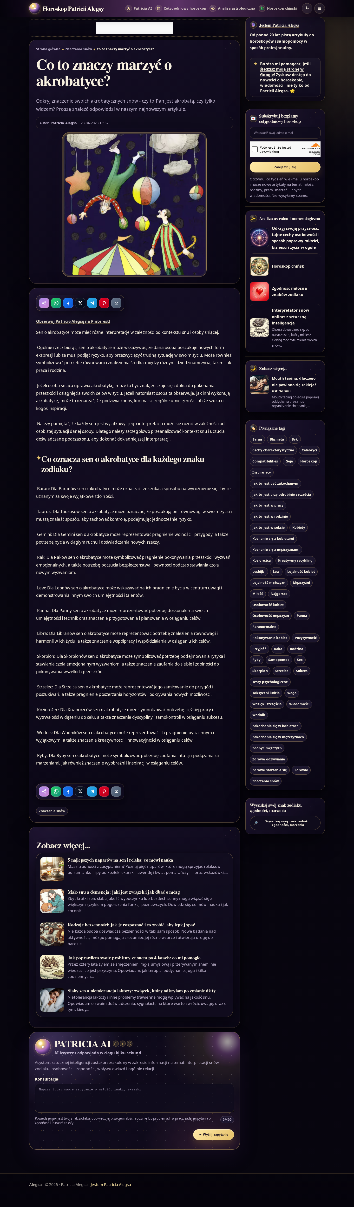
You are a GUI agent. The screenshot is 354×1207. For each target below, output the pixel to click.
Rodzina (296, 648)
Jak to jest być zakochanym (275, 483)
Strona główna (48, 49)
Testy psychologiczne (270, 681)
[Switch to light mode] (307, 8)
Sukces (302, 670)
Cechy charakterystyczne (273, 450)
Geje (289, 461)
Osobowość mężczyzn (270, 615)
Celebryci (309, 450)
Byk (295, 439)
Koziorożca (261, 560)
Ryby (256, 659)
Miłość (257, 593)
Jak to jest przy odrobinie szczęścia (281, 494)
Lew (276, 571)
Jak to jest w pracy (267, 505)
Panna (302, 615)
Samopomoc (278, 659)
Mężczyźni (301, 582)
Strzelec (281, 670)
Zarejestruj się (285, 167)
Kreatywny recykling (295, 560)
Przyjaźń (259, 648)
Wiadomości (299, 704)
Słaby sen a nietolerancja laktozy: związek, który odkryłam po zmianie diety (142, 990)
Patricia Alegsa (64, 122)
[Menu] (319, 8)
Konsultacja (46, 1079)
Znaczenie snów (78, 49)
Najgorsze (279, 593)
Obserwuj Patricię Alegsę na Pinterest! (73, 321)
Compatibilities (265, 461)
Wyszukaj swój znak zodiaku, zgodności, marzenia (282, 823)
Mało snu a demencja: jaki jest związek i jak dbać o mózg (124, 891)
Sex (300, 659)
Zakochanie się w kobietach (275, 726)
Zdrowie (301, 770)
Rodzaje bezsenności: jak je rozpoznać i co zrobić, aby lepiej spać (131, 924)
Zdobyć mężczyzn (267, 748)
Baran (257, 439)
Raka (278, 648)
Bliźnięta (277, 439)
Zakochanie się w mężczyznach (278, 737)
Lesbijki (258, 571)
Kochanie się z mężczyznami (275, 549)
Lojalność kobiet (301, 571)
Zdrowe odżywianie (268, 759)
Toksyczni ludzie (266, 693)
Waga (291, 693)
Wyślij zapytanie (213, 1134)
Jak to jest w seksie (268, 527)
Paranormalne (264, 626)
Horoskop (308, 461)
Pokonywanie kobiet (269, 637)
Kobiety (298, 527)
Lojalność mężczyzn (268, 582)
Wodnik (258, 714)
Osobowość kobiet (268, 604)
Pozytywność (306, 637)
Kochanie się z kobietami (273, 538)
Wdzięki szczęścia (267, 704)
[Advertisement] (134, 28)
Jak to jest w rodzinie (270, 516)
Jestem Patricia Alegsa (279, 25)
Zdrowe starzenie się (269, 770)
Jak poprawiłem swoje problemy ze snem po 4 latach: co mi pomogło (134, 957)
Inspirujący (261, 472)
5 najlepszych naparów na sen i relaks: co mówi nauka (120, 859)
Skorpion (260, 670)
